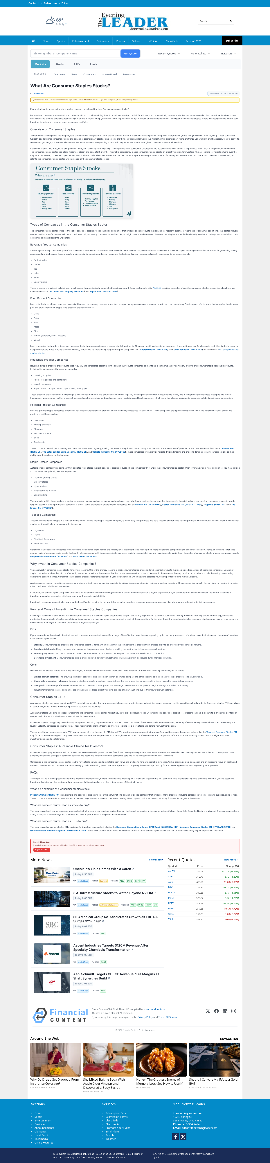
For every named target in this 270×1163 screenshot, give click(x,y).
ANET (133, 905)
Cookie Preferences (115, 1157)
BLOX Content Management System (183, 1153)
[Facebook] (216, 1015)
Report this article (41, 850)
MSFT (171, 903)
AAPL (171, 876)
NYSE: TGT (220, 504)
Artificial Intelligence (109, 905)
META (171, 897)
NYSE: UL (35, 452)
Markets (40, 64)
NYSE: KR (47, 508)
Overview (59, 74)
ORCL (171, 913)
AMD (170, 881)
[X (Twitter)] (208, 1015)
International (109, 74)
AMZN (171, 871)
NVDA (148, 905)
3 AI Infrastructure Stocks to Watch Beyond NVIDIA (115, 893)
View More (155, 859)
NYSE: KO (79, 291)
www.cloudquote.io (154, 1009)
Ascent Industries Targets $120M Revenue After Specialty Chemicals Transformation (110, 947)
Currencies (89, 74)
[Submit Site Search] (231, 21)
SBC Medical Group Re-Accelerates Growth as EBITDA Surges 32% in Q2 (115, 919)
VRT (155, 905)
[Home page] (132, 21)
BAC (170, 887)
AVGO (140, 905)
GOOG (171, 892)
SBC (103, 934)
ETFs (77, 64)
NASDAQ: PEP (110, 291)
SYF (143, 881)
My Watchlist (198, 53)
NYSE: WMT (154, 504)
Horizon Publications (83, 1153)
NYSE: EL (81, 452)
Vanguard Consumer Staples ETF (221, 732)
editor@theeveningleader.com (199, 1128)
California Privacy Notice (89, 1157)
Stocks (59, 64)
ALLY (122, 881)
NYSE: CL (120, 452)
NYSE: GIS (162, 349)
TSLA (170, 919)
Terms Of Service (168, 1017)
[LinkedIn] (225, 1015)
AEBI (103, 991)
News (74, 74)
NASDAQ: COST (193, 504)
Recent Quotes (167, 53)
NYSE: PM (62, 556)
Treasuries (129, 74)
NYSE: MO (92, 556)
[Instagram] (233, 1015)
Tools (93, 64)
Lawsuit (103, 881)
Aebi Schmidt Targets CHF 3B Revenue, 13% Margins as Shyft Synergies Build (116, 976)
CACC (129, 881)
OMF (137, 881)
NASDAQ (157, 288)
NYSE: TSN (196, 349)
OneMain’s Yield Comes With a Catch (104, 869)
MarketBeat (83, 881)
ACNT (103, 962)
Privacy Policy (145, 1017)
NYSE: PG (54, 795)
